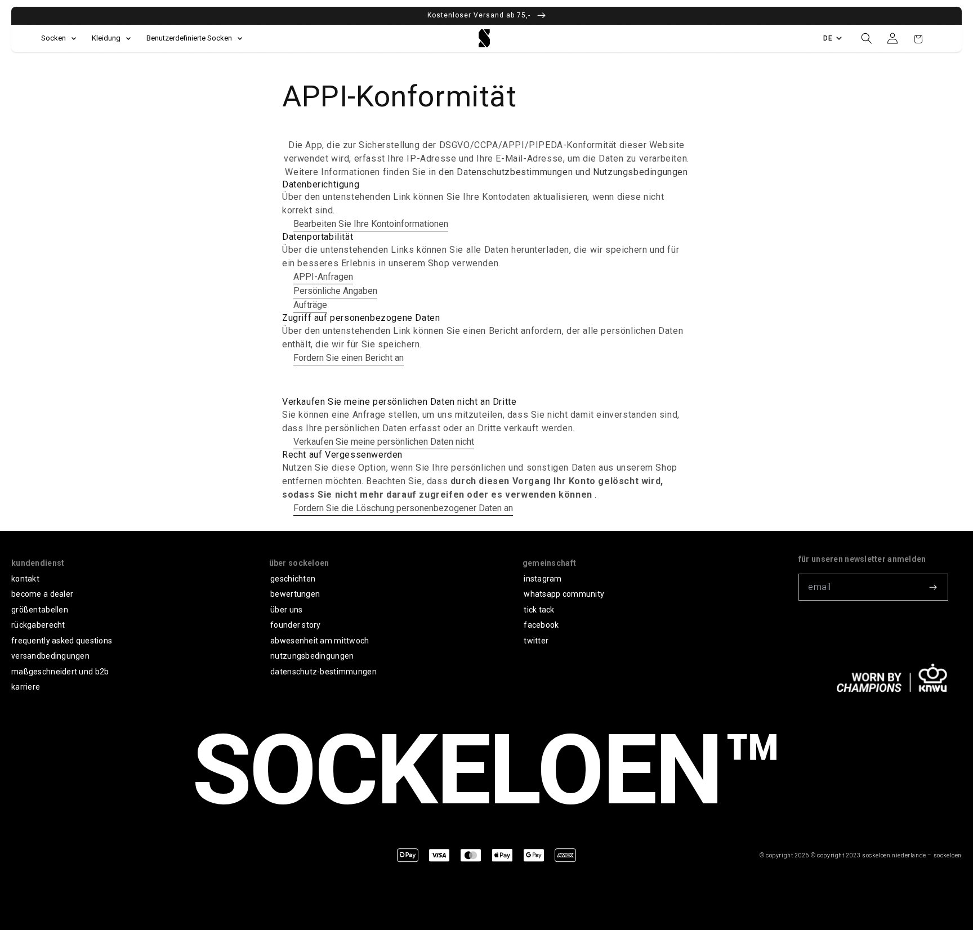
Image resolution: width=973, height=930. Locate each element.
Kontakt (25, 578)
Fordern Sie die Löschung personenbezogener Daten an (403, 508)
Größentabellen (39, 609)
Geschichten (292, 578)
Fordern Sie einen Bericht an (348, 357)
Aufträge (310, 304)
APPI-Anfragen (323, 276)
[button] (866, 38)
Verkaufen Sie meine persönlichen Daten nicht (383, 441)
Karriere (25, 686)
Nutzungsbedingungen (312, 655)
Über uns (286, 609)
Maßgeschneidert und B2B (60, 671)
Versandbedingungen (50, 655)
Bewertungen (295, 593)
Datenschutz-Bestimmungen (323, 671)
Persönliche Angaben (335, 290)
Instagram (543, 578)
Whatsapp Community (564, 593)
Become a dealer (42, 593)
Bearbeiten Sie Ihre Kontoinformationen (370, 223)
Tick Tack (539, 609)
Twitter (536, 640)
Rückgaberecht (38, 624)
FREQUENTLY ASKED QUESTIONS (61, 640)
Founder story (295, 624)
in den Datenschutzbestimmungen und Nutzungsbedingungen (558, 172)
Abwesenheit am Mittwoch (319, 640)
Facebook (541, 624)
